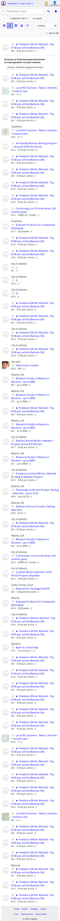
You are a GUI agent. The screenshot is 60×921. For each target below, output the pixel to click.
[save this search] (56, 11)
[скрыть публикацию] (35, 51)
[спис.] (4, 25)
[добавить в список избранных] (13, 44)
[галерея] (22, 25)
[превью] (10, 25)
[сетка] (16, 25)
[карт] (27, 25)
